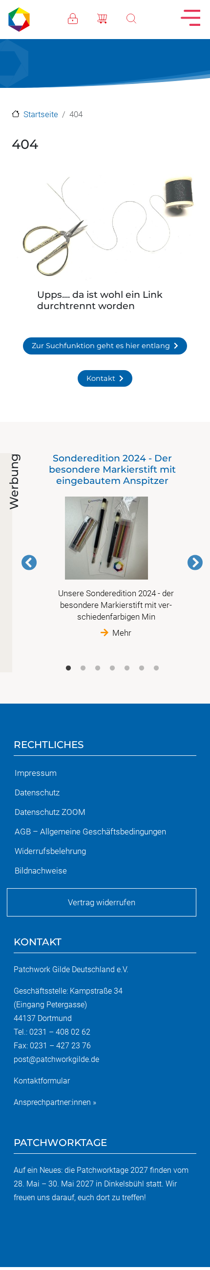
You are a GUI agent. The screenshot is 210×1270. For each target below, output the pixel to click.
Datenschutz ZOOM (50, 812)
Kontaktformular (42, 1080)
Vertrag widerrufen (101, 902)
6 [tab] (142, 668)
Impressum (36, 773)
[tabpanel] (112, 545)
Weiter (195, 562)
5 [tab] (127, 668)
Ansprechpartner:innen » (55, 1102)
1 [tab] (68, 668)
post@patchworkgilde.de (56, 1059)
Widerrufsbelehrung (50, 851)
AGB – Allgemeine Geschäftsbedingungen (90, 831)
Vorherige (29, 562)
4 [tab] (112, 668)
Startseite (40, 114)
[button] (105, 229)
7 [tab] (156, 668)
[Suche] (141, 17)
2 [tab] (83, 668)
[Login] (82, 17)
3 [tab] (98, 668)
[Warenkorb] (111, 17)
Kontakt (100, 378)
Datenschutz (37, 792)
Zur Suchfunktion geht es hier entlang (101, 345)
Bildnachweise (41, 870)
